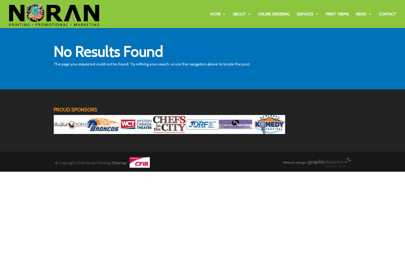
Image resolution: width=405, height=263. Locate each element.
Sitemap (119, 162)
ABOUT (239, 14)
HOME (215, 14)
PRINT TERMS (337, 14)
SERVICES (305, 14)
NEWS (361, 14)
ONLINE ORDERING (274, 14)
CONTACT (387, 14)
